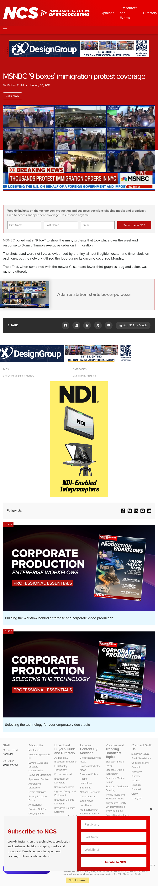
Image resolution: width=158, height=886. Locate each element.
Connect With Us (141, 747)
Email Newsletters (141, 758)
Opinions (107, 12)
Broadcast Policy (89, 774)
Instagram (136, 798)
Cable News (12, 96)
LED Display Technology (60, 768)
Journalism (86, 783)
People (83, 779)
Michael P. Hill (15, 85)
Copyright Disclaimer (40, 775)
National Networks (90, 792)
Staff (6, 745)
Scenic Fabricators (64, 787)
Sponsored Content (39, 779)
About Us (36, 745)
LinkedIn (136, 785)
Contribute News (140, 763)
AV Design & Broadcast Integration (65, 759)
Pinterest (136, 789)
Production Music (63, 774)
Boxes (21, 375)
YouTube (135, 780)
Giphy (134, 794)
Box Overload (10, 375)
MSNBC (9, 240)
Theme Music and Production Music (115, 796)
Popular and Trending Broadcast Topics (115, 751)
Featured (91, 375)
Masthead (34, 750)
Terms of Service (37, 792)
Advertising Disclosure (35, 785)
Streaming (85, 787)
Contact (135, 767)
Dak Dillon (8, 761)
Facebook (136, 771)
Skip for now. (77, 880)
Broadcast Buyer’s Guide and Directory (65, 749)
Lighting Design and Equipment (65, 793)
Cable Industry (87, 796)
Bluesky (135, 776)
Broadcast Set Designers (61, 780)
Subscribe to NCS (140, 754)
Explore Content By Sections (88, 749)
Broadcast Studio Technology (115, 772)
